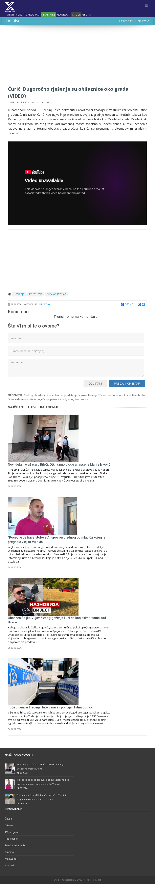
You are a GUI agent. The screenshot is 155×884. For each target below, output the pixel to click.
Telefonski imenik (15, 845)
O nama (9, 852)
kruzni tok (35, 294)
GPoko (86, 14)
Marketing (11, 858)
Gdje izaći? (63, 14)
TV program (32, 14)
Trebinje (19, 294)
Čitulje (76, 14)
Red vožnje (11, 838)
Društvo (44, 304)
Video (19, 14)
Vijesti (10, 14)
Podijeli (130, 304)
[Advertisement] (77, 57)
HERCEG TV (126, 21)
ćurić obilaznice (56, 294)
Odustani (95, 383)
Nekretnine (48, 14)
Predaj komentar (127, 383)
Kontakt (9, 865)
